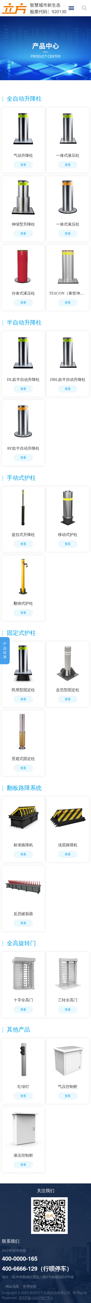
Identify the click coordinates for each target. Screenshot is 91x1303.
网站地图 (12, 1286)
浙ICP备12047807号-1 (36, 1297)
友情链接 (29, 1286)
